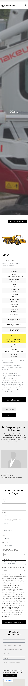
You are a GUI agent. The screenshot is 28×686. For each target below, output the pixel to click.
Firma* (4, 499)
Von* (3, 528)
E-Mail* (4, 513)
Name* (4, 506)
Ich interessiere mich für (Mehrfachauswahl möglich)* (10, 550)
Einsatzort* (5, 542)
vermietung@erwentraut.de (13, 477)
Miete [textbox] (5, 570)
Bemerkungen (6, 559)
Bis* (3, 535)
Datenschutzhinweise (13, 670)
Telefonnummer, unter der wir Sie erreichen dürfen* (12, 520)
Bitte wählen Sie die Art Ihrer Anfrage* (13, 567)
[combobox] (14, 554)
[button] (25, 5)
